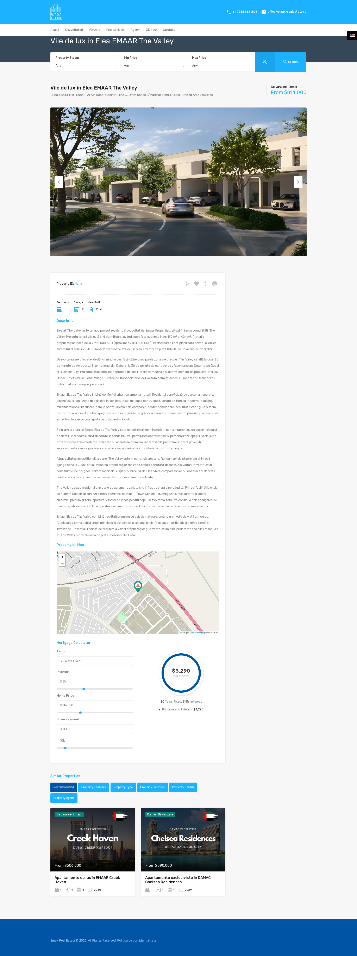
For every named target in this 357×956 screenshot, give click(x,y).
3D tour (151, 30)
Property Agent (64, 798)
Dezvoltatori (74, 30)
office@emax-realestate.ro (287, 11)
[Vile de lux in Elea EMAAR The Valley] (138, 587)
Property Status (68, 58)
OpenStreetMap (198, 632)
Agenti (135, 30)
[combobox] (84, 67)
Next (298, 182)
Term (61, 651)
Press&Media (115, 30)
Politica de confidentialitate (136, 940)
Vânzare (94, 30)
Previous (59, 182)
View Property (92, 859)
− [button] (62, 563)
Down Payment (68, 719)
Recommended (64, 787)
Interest (63, 672)
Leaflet (182, 632)
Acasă (54, 30)
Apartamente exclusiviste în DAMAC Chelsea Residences (178, 879)
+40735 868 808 (244, 12)
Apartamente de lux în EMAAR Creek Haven (87, 879)
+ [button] (62, 557)
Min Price (130, 58)
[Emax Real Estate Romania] (56, 18)
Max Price (199, 58)
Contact (169, 30)
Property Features (93, 787)
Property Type (123, 787)
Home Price (65, 695)
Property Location (152, 787)
